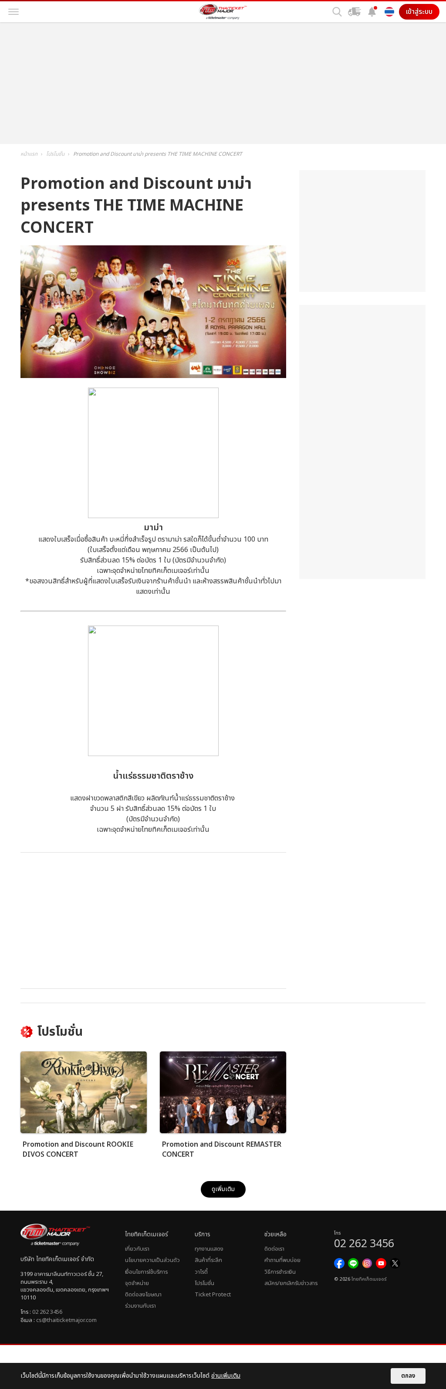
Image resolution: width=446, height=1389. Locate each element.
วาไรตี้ (201, 1272)
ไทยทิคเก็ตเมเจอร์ (368, 1279)
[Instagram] (367, 1263)
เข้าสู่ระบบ (419, 12)
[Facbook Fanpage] (339, 1263)
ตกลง (408, 1376)
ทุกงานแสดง (209, 1249)
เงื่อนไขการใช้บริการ (146, 1272)
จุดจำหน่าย (137, 1283)
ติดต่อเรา (274, 1249)
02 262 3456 (47, 1312)
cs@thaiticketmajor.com (66, 1320)
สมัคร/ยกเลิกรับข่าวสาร (291, 1283)
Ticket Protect (213, 1294)
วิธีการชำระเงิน (280, 1272)
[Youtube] (381, 1263)
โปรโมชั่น (204, 1283)
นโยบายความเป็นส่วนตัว (152, 1260)
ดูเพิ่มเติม (223, 1189)
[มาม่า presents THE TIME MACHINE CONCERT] (153, 376)
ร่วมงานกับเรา (140, 1306)
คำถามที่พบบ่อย (282, 1260)
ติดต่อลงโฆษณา (143, 1294)
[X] (395, 1263)
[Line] (353, 1263)
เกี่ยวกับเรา (137, 1249)
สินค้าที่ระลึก (208, 1260)
